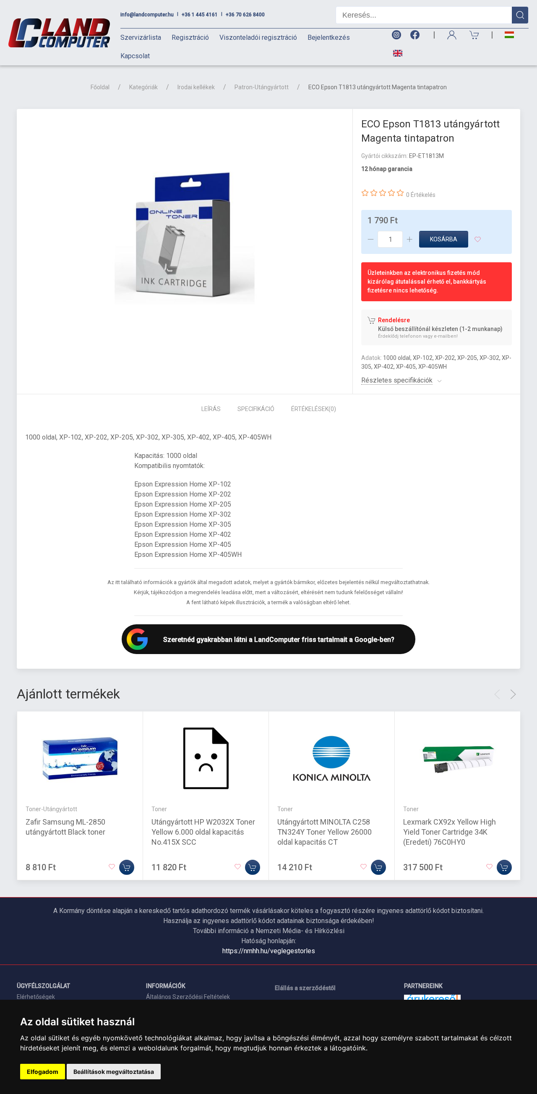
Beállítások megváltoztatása (113, 1071)
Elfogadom (42, 1071)
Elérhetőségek (36, 996)
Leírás (211, 409)
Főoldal (100, 87)
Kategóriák (143, 87)
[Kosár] (474, 35)
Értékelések (313, 409)
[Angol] (394, 53)
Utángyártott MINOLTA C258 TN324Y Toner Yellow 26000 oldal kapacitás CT (324, 831)
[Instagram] (396, 35)
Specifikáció (255, 409)
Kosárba (443, 239)
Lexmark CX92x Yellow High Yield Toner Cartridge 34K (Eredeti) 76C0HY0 (449, 831)
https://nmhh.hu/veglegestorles (268, 951)
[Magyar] (509, 35)
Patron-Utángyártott (262, 87)
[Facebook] (416, 35)
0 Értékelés (420, 194)
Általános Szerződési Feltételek (188, 996)
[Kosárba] (126, 867)
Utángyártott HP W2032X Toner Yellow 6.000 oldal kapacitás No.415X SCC (203, 831)
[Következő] (513, 694)
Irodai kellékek (196, 87)
